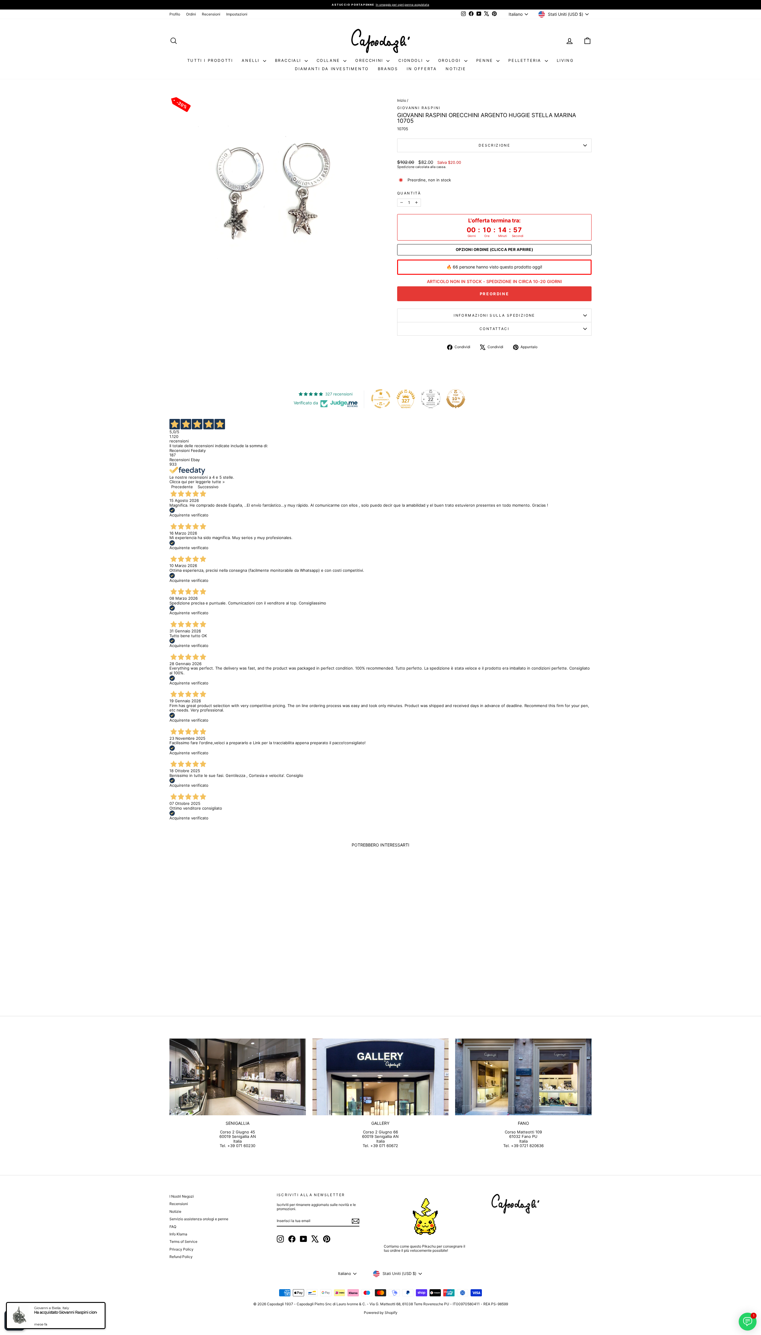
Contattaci (494, 328)
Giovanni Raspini (418, 108)
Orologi (450, 60)
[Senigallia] (237, 1077)
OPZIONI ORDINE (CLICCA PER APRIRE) (494, 249)
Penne (485, 60)
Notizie (456, 68)
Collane (329, 60)
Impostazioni (236, 14)
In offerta (422, 68)
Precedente (182, 486)
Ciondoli (411, 60)
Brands (388, 68)
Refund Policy (181, 1256)
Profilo (174, 14)
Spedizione (405, 167)
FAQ (172, 1226)
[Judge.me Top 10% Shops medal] (455, 398)
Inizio (401, 100)
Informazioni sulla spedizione (494, 315)
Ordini (191, 14)
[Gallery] (380, 1077)
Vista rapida (219, 956)
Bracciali (289, 60)
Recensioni (211, 14)
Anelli (251, 60)
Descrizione (494, 145)
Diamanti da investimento (332, 68)
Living (565, 60)
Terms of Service (183, 1241)
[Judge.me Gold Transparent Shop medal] (380, 398)
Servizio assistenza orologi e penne (198, 1219)
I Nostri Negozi (181, 1196)
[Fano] (523, 1077)
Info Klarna (178, 1234)
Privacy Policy (181, 1249)
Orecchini (370, 60)
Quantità (409, 193)
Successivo (208, 486)
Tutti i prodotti (210, 60)
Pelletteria (525, 60)
